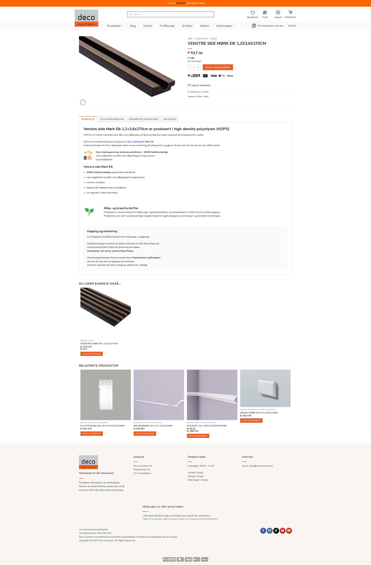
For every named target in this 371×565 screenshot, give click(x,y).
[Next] (290, 406)
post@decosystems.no (261, 465)
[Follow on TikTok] (276, 531)
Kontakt (292, 25)
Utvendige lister (256, 410)
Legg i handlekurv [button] (92, 354)
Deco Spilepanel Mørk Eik (140, 141)
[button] (278, 14)
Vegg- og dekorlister (151, 423)
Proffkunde (167, 26)
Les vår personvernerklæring (93, 529)
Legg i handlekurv (218, 67)
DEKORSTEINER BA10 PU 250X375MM (259, 412)
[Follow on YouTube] (289, 531)
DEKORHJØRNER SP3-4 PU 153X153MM (153, 425)
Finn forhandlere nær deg (270, 25)
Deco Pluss (149, 243)
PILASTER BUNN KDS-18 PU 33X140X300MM (102, 425)
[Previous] (80, 406)
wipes (136, 247)
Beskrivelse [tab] (88, 119)
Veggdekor (103, 423)
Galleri (204, 26)
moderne (102, 187)
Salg (133, 26)
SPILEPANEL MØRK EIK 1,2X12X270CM (99, 343)
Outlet (147, 26)
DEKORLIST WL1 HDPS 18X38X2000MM (207, 425)
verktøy (143, 265)
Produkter (114, 26)
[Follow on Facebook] (263, 531)
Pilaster (92, 423)
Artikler (187, 26)
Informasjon (224, 26)
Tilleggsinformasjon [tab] (112, 119)
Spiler (206, 96)
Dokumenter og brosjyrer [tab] (143, 119)
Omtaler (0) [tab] (169, 119)
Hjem (190, 38)
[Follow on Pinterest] (283, 531)
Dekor (213, 38)
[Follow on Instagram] (270, 531)
